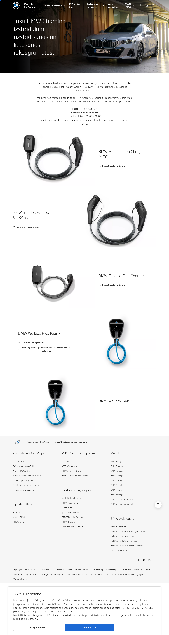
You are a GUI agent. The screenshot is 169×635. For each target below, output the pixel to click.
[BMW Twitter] (144, 560)
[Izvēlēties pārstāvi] (153, 5)
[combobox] (158, 504)
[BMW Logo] (16, 5)
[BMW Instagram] (150, 560)
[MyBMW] (140, 5)
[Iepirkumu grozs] (147, 5)
